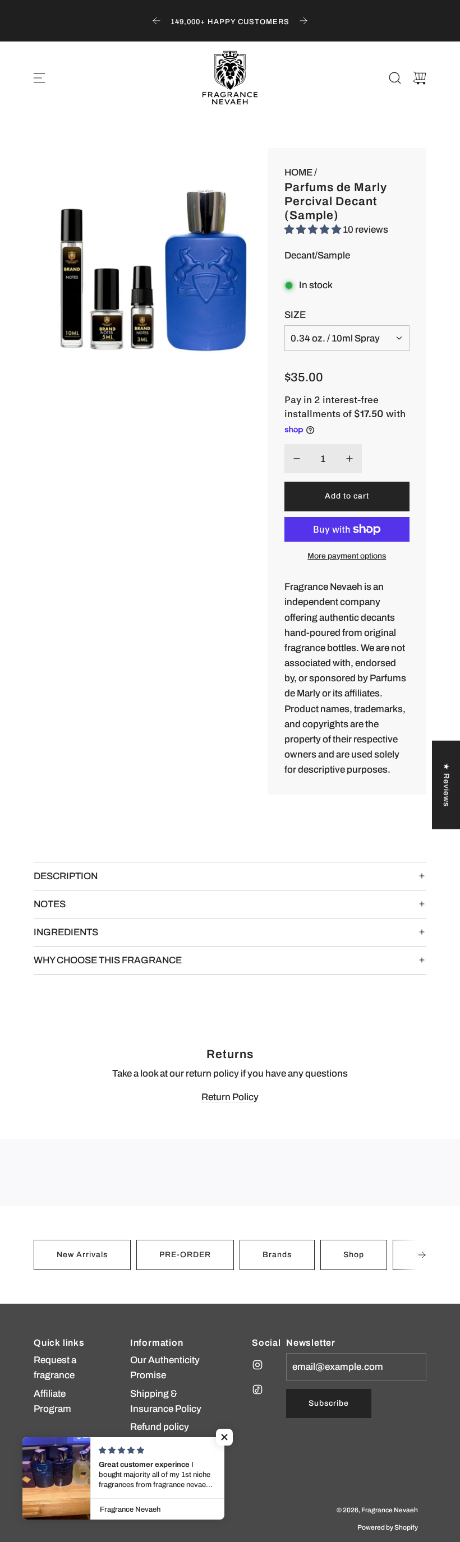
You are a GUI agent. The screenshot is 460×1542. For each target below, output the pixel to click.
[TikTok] (257, 1389)
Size (295, 315)
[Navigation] (39, 78)
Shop (353, 1254)
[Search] (395, 78)
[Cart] (419, 78)
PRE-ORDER (185, 1254)
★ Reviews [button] (446, 785)
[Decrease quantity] (296, 458)
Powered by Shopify (387, 1527)
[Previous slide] (156, 21)
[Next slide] (303, 21)
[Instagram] (257, 1364)
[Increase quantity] (349, 458)
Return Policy (230, 1097)
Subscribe (329, 1403)
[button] (421, 1255)
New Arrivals (82, 1254)
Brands (277, 1254)
